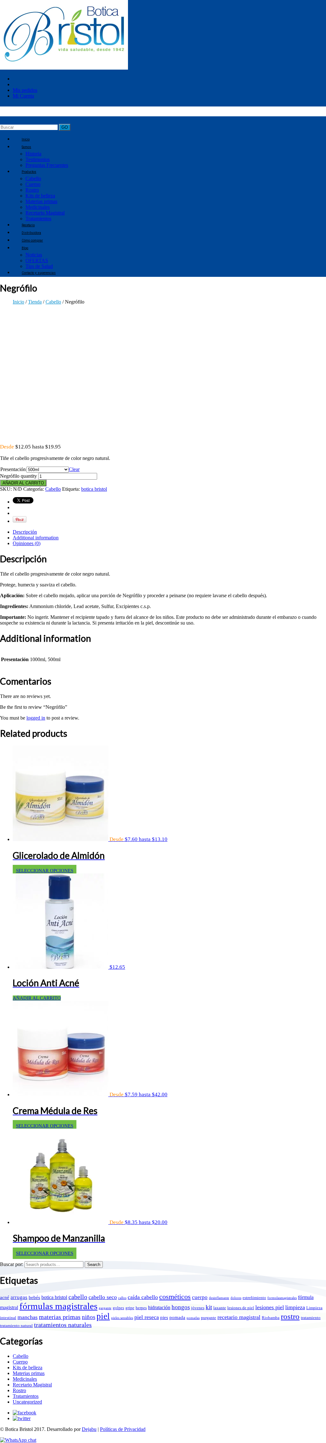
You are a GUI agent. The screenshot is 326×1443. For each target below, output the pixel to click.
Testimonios (37, 159)
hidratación (159, 1307)
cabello (77, 1296)
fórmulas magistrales (58, 1306)
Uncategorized (27, 1402)
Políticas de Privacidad (122, 1429)
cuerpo (200, 1297)
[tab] (169, 532)
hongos (181, 1307)
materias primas (60, 1316)
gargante (105, 1308)
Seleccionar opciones (44, 870)
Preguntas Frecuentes (46, 165)
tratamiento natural (16, 1325)
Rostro (32, 190)
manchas (28, 1317)
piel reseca (146, 1317)
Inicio (18, 301)
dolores (235, 1298)
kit (209, 1307)
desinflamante (219, 1298)
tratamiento (311, 1317)
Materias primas (41, 201)
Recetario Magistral (45, 212)
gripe (129, 1307)
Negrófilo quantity (18, 476)
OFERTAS (36, 260)
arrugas (19, 1297)
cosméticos (175, 1297)
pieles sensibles (122, 1318)
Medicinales (37, 207)
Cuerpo (32, 184)
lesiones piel (269, 1307)
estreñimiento (254, 1297)
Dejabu (89, 1429)
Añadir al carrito (23, 483)
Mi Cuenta (23, 96)
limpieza (295, 1307)
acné (4, 1297)
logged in (35, 718)
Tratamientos (26, 1396)
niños (88, 1317)
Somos (26, 147)
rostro (290, 1316)
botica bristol (94, 489)
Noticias (33, 254)
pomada (177, 1317)
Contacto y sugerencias (39, 273)
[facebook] (24, 1412)
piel (103, 1316)
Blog (25, 248)
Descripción (25, 532)
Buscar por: (11, 1264)
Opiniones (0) (26, 543)
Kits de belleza (40, 195)
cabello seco (103, 1297)
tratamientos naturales (63, 1324)
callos (122, 1298)
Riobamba (271, 1317)
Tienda (35, 301)
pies (164, 1317)
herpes (141, 1307)
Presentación (13, 469)
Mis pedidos (25, 90)
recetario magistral (238, 1317)
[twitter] (22, 1418)
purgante (208, 1317)
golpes (118, 1307)
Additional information (36, 537)
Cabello (33, 178)
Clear (74, 469)
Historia (33, 153)
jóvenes (197, 1307)
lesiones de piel (240, 1307)
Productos (29, 172)
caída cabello (143, 1297)
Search (93, 1264)
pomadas (193, 1318)
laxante (219, 1307)
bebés (34, 1297)
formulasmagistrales (282, 1298)
